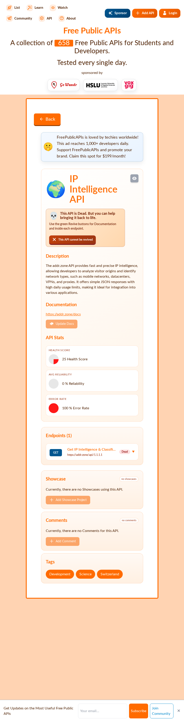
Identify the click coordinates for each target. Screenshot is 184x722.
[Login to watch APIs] (134, 178)
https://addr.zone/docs (63, 314)
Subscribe (138, 711)
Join (161, 710)
